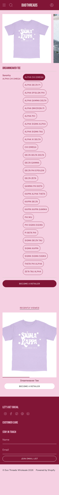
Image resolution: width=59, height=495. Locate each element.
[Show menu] (4, 5)
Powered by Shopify (45, 470)
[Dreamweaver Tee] (29, 345)
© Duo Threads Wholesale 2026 (18, 470)
